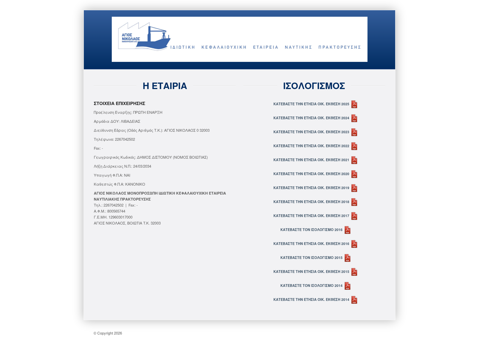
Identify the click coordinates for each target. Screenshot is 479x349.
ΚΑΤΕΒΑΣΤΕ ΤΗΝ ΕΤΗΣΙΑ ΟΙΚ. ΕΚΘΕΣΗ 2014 (311, 299)
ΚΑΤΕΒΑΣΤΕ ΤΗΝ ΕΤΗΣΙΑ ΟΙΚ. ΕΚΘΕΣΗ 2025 (311, 103)
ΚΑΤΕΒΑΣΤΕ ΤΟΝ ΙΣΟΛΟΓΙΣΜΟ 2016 (312, 229)
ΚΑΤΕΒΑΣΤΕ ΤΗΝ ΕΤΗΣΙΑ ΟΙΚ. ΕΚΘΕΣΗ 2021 (311, 159)
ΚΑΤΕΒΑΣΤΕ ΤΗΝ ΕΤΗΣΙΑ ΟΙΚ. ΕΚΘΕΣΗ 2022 (311, 145)
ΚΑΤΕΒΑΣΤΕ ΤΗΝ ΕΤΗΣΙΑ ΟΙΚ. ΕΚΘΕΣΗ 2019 (311, 187)
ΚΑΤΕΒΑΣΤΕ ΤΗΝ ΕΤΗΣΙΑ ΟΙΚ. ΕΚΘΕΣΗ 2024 (311, 117)
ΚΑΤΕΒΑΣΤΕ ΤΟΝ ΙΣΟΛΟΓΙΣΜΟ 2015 (312, 257)
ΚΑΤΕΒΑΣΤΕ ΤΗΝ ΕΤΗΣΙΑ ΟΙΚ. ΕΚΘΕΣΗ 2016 (311, 243)
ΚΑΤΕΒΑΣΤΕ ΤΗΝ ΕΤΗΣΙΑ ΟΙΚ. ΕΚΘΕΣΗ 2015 (311, 271)
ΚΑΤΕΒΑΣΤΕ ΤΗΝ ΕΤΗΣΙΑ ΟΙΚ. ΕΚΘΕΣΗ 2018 (311, 201)
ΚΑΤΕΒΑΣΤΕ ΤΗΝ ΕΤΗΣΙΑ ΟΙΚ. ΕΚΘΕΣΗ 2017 (311, 215)
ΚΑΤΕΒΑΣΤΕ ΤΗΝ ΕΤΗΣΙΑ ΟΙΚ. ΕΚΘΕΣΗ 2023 (311, 131)
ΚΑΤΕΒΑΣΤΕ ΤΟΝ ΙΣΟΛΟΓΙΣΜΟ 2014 (312, 285)
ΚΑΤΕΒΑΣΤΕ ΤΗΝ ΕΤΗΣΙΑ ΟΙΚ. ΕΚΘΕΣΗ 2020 (311, 173)
